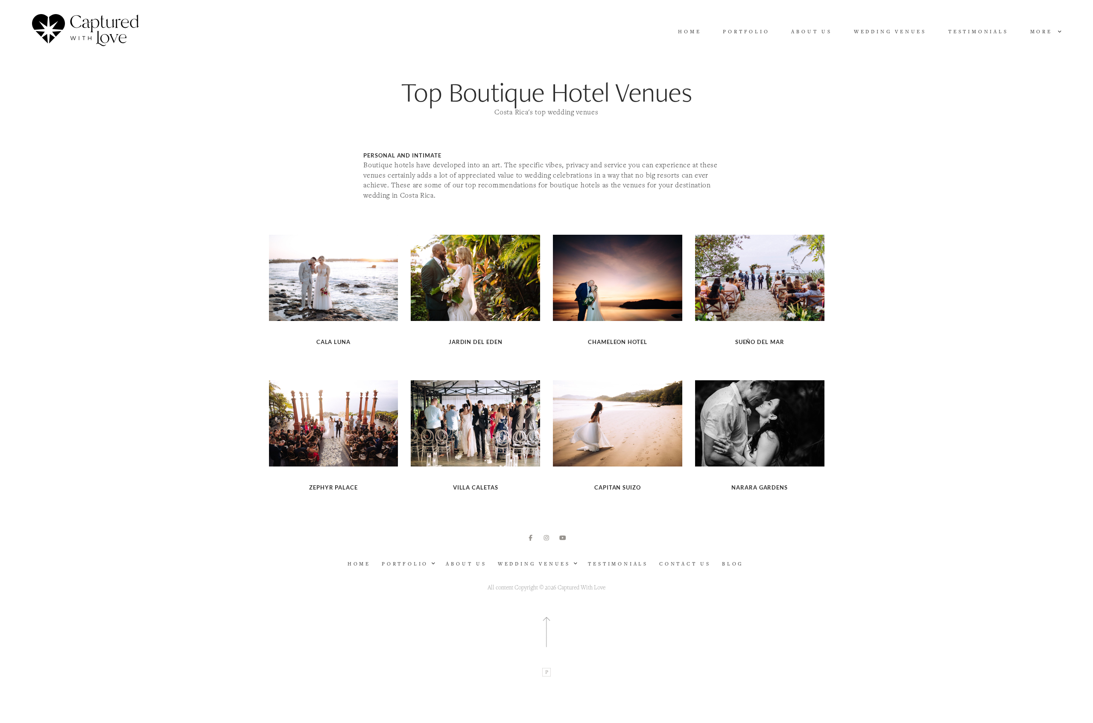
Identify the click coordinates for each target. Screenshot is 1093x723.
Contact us (685, 563)
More (1043, 31)
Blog (732, 563)
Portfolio (746, 31)
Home (689, 31)
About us (811, 31)
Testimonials (978, 31)
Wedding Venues (890, 31)
